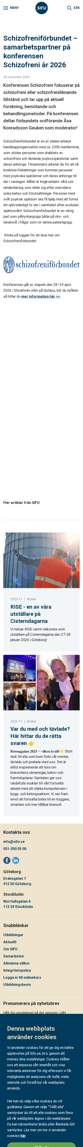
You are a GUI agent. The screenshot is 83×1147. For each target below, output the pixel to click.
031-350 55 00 (14, 849)
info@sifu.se (14, 842)
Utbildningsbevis (17, 985)
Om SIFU (10, 949)
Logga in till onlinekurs (22, 977)
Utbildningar (13, 935)
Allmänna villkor (16, 963)
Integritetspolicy (17, 970)
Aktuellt (9, 942)
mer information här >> (41, 296)
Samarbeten (13, 956)
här (23, 1136)
